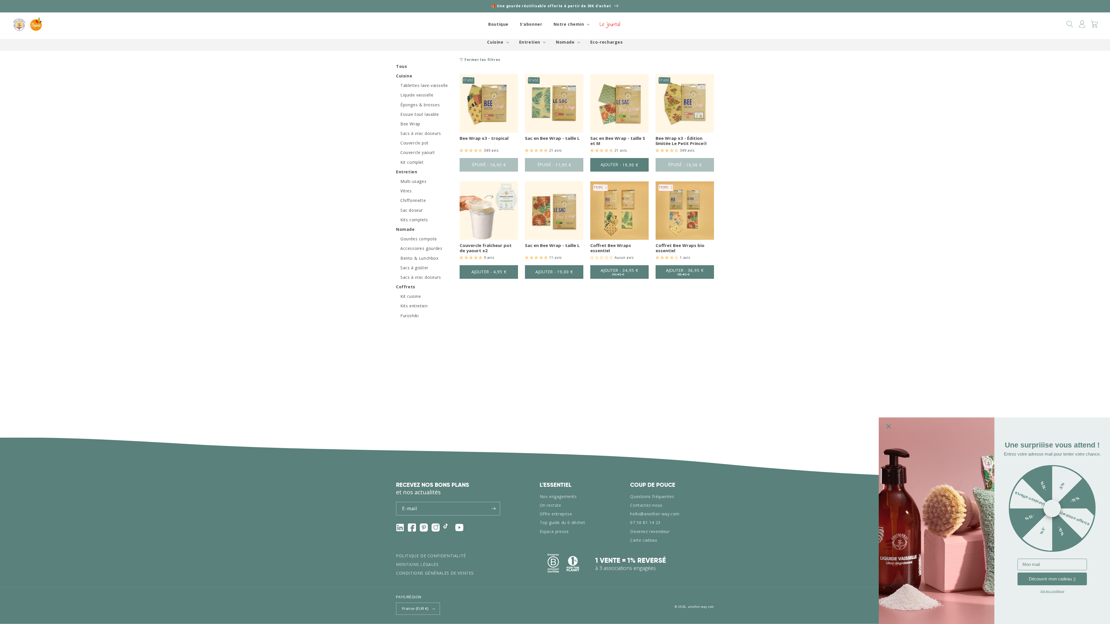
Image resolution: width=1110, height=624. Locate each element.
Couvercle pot (414, 143)
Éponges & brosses (420, 104)
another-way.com (701, 607)
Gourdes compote (418, 239)
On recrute (550, 505)
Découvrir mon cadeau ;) (1052, 578)
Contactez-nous (646, 505)
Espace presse (554, 531)
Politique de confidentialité (431, 555)
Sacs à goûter (414, 267)
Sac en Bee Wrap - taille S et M (617, 140)
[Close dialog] (888, 426)
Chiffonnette (413, 200)
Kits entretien (414, 306)
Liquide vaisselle (416, 95)
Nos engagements (558, 496)
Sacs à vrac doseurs (420, 133)
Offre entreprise (556, 514)
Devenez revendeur (649, 531)
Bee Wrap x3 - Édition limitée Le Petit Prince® (681, 140)
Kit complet (412, 162)
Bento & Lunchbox (419, 258)
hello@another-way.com (655, 514)
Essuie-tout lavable (419, 114)
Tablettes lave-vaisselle (424, 85)
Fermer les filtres (482, 59)
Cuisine (495, 42)
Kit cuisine (410, 296)
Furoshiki (409, 315)
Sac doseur (411, 210)
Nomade (565, 42)
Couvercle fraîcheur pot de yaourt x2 (486, 248)
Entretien (529, 42)
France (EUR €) (415, 608)
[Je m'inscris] (493, 508)
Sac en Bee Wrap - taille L (552, 138)
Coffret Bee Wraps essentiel (610, 248)
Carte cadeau (643, 540)
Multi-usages (413, 181)
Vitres (406, 191)
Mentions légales (417, 564)
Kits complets (414, 219)
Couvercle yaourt (417, 152)
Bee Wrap (410, 124)
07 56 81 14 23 (645, 522)
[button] (571, 24)
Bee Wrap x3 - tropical (484, 138)
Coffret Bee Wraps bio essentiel (680, 248)
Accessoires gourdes (421, 248)
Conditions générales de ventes (435, 573)
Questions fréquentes (652, 496)
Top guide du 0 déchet (562, 522)
